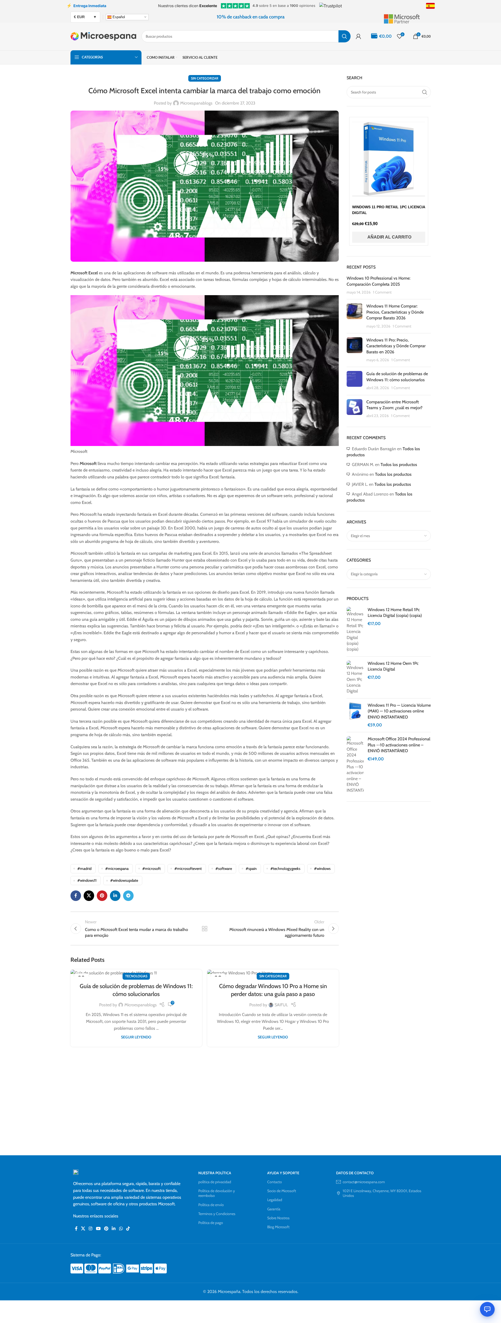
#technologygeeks (285, 868)
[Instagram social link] (90, 1229)
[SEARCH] (344, 36)
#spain (251, 868)
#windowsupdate (124, 880)
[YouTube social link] (98, 1229)
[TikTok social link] (127, 1229)
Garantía (273, 1209)
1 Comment (382, 292)
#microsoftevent (188, 868)
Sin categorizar (204, 78)
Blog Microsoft (278, 1227)
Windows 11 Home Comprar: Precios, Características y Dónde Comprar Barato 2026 (395, 312)
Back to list (204, 928)
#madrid (84, 868)
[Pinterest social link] (102, 895)
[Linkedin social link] (115, 895)
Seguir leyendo (136, 1037)
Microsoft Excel (84, 272)
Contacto (274, 1182)
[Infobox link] (407, 17)
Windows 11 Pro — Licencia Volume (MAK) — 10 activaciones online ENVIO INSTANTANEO (399, 711)
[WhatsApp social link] (120, 1229)
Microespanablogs (196, 103)
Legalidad (274, 1199)
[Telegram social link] (128, 895)
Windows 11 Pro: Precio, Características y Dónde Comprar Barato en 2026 (396, 346)
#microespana (117, 868)
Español (118, 17)
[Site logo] (103, 35)
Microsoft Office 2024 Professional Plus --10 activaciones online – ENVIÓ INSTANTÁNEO (399, 744)
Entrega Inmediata (86, 5)
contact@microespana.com (364, 1182)
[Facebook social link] (75, 895)
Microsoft (89, 463)
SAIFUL (281, 1004)
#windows (322, 868)
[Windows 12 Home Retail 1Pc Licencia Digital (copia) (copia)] (355, 629)
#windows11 (87, 880)
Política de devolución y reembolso (216, 1193)
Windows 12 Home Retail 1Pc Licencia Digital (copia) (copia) (395, 612)
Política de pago (210, 1222)
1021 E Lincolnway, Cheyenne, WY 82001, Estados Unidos (382, 1193)
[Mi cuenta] (358, 36)
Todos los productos (399, 464)
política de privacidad (214, 1182)
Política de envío (211, 1204)
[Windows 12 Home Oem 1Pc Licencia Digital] (355, 677)
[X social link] (89, 895)
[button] (388, 237)
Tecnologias (136, 976)
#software (223, 868)
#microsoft (151, 868)
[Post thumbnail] (354, 316)
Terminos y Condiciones (216, 1213)
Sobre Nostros (278, 1218)
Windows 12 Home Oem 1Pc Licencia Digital (393, 666)
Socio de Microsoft (281, 1190)
